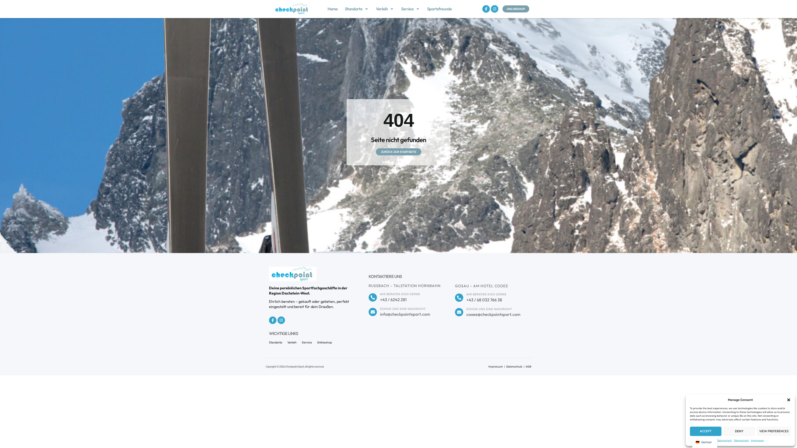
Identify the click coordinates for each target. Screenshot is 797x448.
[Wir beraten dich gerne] (373, 297)
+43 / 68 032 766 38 (484, 299)
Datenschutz (724, 440)
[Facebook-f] (486, 9)
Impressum (757, 440)
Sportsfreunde (439, 8)
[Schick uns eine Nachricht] (373, 312)
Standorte (353, 8)
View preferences (773, 431)
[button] (789, 400)
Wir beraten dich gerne (400, 294)
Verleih (382, 8)
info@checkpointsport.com (405, 314)
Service (407, 8)
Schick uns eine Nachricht (403, 309)
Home (333, 8)
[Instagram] (494, 9)
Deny (739, 431)
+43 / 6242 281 (393, 299)
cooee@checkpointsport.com (493, 314)
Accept (705, 431)
